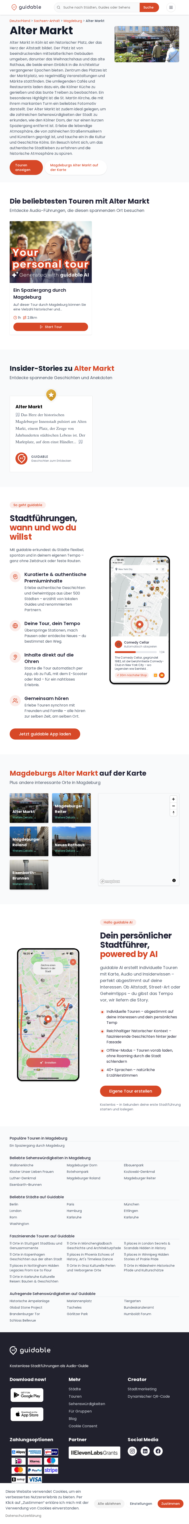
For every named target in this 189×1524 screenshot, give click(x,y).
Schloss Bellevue (23, 1320)
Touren (75, 1396)
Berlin (14, 1204)
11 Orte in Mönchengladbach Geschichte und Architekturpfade (94, 1245)
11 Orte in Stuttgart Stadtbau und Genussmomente (36, 1245)
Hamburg (74, 1210)
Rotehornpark (78, 1171)
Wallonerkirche (21, 1165)
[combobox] (97, 7)
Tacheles (74, 1307)
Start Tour (53, 327)
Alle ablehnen (109, 1503)
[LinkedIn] (145, 1451)
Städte (75, 1389)
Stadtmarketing (142, 1389)
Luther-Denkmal (23, 1178)
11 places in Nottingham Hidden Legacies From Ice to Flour (34, 1268)
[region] (139, 839)
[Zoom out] (173, 805)
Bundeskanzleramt (139, 1307)
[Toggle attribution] (174, 880)
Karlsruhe (74, 1217)
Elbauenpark (134, 1165)
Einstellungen (141, 1503)
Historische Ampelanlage (30, 1301)
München (131, 1204)
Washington (19, 1223)
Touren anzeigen (22, 167)
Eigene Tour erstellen (130, 1091)
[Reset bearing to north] (173, 812)
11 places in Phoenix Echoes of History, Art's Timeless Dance (90, 1256)
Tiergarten (132, 1301)
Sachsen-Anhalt (47, 21)
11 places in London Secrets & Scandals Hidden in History (147, 1245)
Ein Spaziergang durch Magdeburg (37, 1145)
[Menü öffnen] (171, 7)
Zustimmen (170, 1503)
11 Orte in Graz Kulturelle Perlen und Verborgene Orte (91, 1268)
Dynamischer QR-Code (149, 1396)
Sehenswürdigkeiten (87, 1403)
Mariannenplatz (79, 1301)
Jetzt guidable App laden (45, 734)
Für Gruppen (80, 1411)
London (15, 1210)
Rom (13, 1217)
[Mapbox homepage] (110, 881)
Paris (70, 1204)
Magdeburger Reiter (140, 1178)
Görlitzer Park (77, 1314)
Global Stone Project (26, 1307)
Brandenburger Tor (25, 1314)
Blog (73, 1418)
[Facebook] (158, 1451)
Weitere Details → (24, 817)
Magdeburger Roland (83, 1178)
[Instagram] (132, 1451)
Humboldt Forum (137, 1314)
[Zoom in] (173, 799)
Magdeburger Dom (82, 1165)
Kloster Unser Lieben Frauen (32, 1171)
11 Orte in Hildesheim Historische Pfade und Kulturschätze (149, 1268)
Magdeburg (73, 21)
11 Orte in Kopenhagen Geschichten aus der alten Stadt (36, 1256)
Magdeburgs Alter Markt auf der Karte (74, 167)
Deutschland (20, 21)
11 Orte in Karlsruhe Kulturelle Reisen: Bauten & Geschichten (34, 1279)
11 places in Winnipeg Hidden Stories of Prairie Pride (146, 1256)
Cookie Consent (83, 1426)
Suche (148, 7)
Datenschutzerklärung (23, 1515)
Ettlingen (131, 1210)
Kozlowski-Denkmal (139, 1171)
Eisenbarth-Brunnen (26, 1184)
